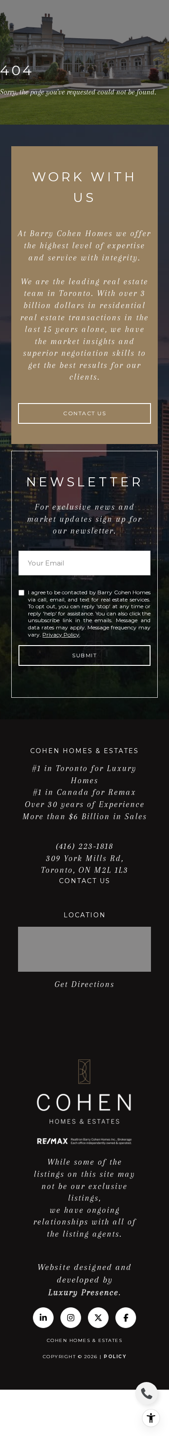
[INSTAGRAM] (70, 1317)
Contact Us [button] (84, 413)
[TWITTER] (98, 1317)
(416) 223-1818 (85, 846)
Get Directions (84, 984)
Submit (84, 655)
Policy (115, 1357)
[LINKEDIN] (43, 1317)
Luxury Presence (83, 1292)
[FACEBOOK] (125, 1317)
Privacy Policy (60, 634)
